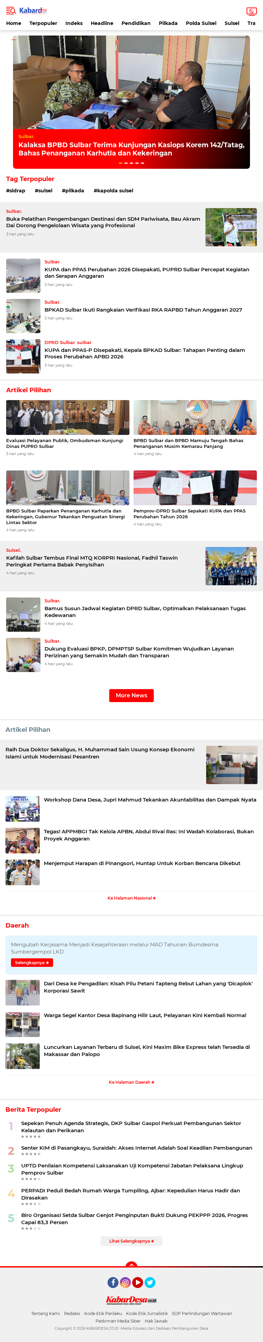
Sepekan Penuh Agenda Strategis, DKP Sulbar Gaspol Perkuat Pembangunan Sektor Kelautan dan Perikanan (131, 1127)
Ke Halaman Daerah (130, 1082)
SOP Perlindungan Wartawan (202, 1313)
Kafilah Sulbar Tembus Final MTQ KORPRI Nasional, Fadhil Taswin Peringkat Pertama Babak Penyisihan (92, 561)
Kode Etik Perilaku (103, 1313)
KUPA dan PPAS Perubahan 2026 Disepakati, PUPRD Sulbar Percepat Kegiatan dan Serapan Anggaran (147, 272)
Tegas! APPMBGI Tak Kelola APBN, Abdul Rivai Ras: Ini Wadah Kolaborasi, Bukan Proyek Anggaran (149, 835)
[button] (120, 163)
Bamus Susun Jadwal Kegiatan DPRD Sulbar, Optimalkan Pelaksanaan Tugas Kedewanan (145, 611)
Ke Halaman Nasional (130, 898)
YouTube (142, 1291)
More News (131, 695)
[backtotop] (131, 1267)
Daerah (17, 925)
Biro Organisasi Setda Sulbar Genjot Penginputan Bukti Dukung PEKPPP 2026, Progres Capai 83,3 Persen (134, 1218)
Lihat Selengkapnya (130, 1241)
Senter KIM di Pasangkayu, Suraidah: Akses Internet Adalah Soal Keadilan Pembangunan (136, 1148)
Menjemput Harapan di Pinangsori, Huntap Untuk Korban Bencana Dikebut (142, 863)
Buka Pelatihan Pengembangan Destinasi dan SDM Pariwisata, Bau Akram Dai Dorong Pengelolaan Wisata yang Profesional (103, 222)
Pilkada (168, 23)
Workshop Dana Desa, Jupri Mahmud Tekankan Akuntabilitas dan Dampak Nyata (150, 799)
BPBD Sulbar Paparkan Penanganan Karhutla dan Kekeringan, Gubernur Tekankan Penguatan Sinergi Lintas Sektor (65, 516)
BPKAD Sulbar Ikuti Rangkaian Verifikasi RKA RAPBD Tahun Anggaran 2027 (143, 309)
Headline (102, 23)
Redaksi (72, 1313)
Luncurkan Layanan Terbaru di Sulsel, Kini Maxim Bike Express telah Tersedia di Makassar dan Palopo (147, 1050)
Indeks (74, 23)
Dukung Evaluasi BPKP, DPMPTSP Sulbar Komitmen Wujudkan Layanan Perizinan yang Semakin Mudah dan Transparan (139, 652)
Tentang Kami (45, 1313)
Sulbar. (26, 136)
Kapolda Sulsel (115, 191)
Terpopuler (43, 23)
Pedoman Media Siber (118, 1321)
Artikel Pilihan (27, 730)
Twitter (153, 1291)
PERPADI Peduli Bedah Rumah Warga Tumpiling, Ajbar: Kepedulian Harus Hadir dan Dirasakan (130, 1194)
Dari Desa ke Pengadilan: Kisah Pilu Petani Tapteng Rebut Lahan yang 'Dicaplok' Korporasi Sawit (148, 987)
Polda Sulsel (201, 23)
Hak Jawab (156, 1321)
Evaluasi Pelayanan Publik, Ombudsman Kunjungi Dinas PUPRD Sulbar (64, 443)
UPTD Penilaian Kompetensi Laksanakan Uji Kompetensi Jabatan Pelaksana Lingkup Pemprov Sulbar (132, 1169)
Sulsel (232, 23)
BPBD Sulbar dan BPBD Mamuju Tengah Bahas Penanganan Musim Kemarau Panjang (188, 443)
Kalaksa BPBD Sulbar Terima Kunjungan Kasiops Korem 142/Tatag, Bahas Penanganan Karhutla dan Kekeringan (131, 149)
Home (13, 23)
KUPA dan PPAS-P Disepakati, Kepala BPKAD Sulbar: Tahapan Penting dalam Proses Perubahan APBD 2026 (145, 353)
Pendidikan (136, 23)
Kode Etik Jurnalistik (147, 1313)
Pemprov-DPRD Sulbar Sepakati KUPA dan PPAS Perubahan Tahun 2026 (190, 513)
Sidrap (17, 191)
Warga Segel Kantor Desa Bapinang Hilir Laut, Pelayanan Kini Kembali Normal (145, 1015)
